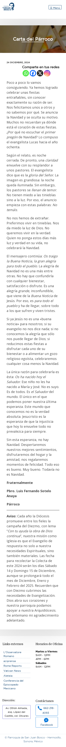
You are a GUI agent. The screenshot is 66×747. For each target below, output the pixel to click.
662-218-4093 (48, 710)
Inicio (6, 4)
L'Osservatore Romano (12, 654)
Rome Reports (12, 665)
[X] (40, 73)
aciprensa (9, 661)
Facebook (47, 724)
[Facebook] (33, 73)
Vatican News (12, 670)
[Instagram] (47, 73)
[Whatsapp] (26, 73)
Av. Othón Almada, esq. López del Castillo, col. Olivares (16, 712)
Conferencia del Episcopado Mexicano (13, 684)
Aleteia (7, 675)
